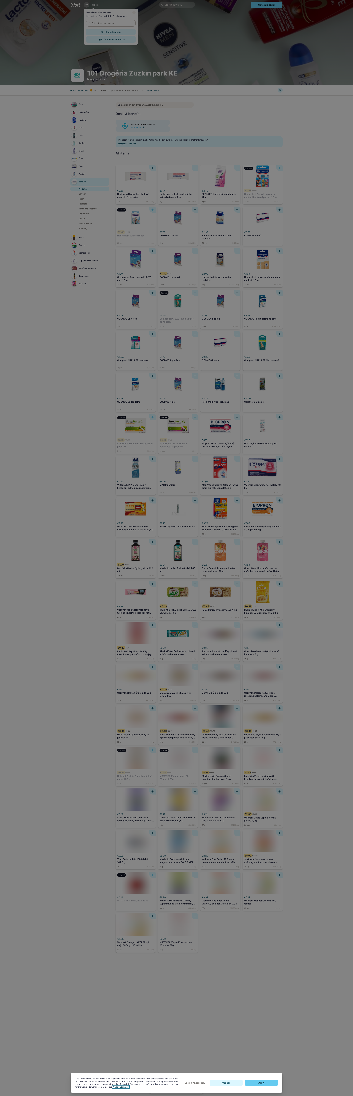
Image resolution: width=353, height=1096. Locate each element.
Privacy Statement (121, 1087)
